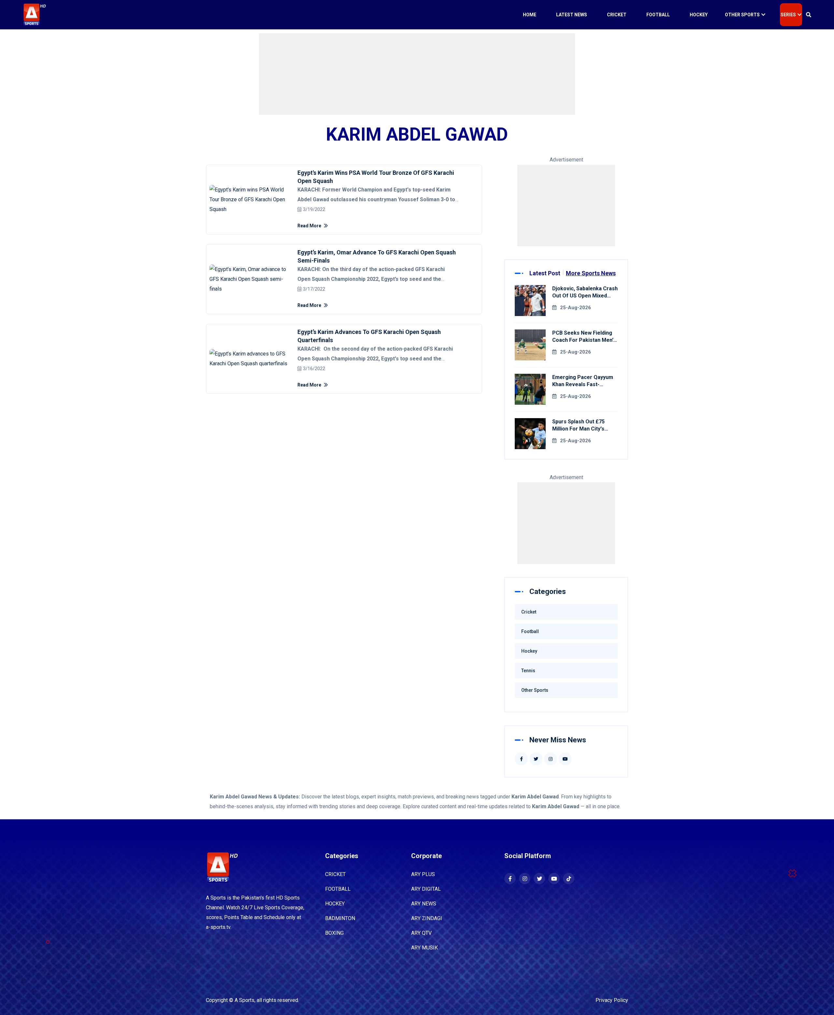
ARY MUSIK (424, 948)
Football (658, 14)
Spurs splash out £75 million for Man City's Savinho (578, 428)
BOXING (334, 933)
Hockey (699, 14)
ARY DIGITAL (426, 889)
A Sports (244, 1000)
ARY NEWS (423, 904)
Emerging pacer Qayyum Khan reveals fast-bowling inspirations (582, 384)
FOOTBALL (338, 889)
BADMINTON (340, 918)
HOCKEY (335, 904)
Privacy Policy (612, 1000)
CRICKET (335, 874)
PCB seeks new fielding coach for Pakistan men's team (584, 340)
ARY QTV (421, 933)
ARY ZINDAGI (426, 918)
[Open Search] (808, 14)
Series (788, 14)
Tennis (528, 670)
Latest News (571, 14)
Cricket (616, 14)
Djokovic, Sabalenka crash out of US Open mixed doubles (585, 295)
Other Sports (742, 14)
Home (529, 14)
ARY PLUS (423, 874)
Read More (309, 225)
